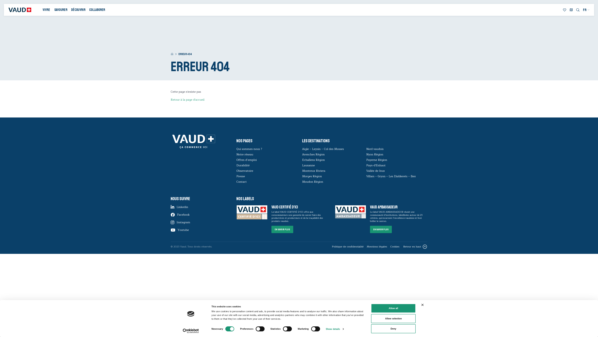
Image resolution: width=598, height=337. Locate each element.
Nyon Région (374, 154)
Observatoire (244, 170)
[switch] (257, 328)
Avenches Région (313, 154)
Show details (333, 329)
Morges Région (312, 176)
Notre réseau (244, 154)
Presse (240, 176)
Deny (393, 328)
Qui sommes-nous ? (249, 149)
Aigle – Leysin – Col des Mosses (323, 149)
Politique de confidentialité (348, 247)
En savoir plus (282, 229)
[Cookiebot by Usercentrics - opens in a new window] (190, 331)
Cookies (394, 247)
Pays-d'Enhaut (376, 165)
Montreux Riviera (313, 170)
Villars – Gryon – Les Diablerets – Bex (391, 176)
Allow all (393, 308)
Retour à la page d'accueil (187, 99)
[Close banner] (422, 305)
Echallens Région (313, 160)
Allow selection (393, 318)
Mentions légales (377, 247)
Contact (241, 181)
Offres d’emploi (246, 160)
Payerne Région (376, 160)
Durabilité (243, 165)
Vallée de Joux (375, 170)
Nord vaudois (375, 149)
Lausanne (308, 165)
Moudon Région (312, 181)
